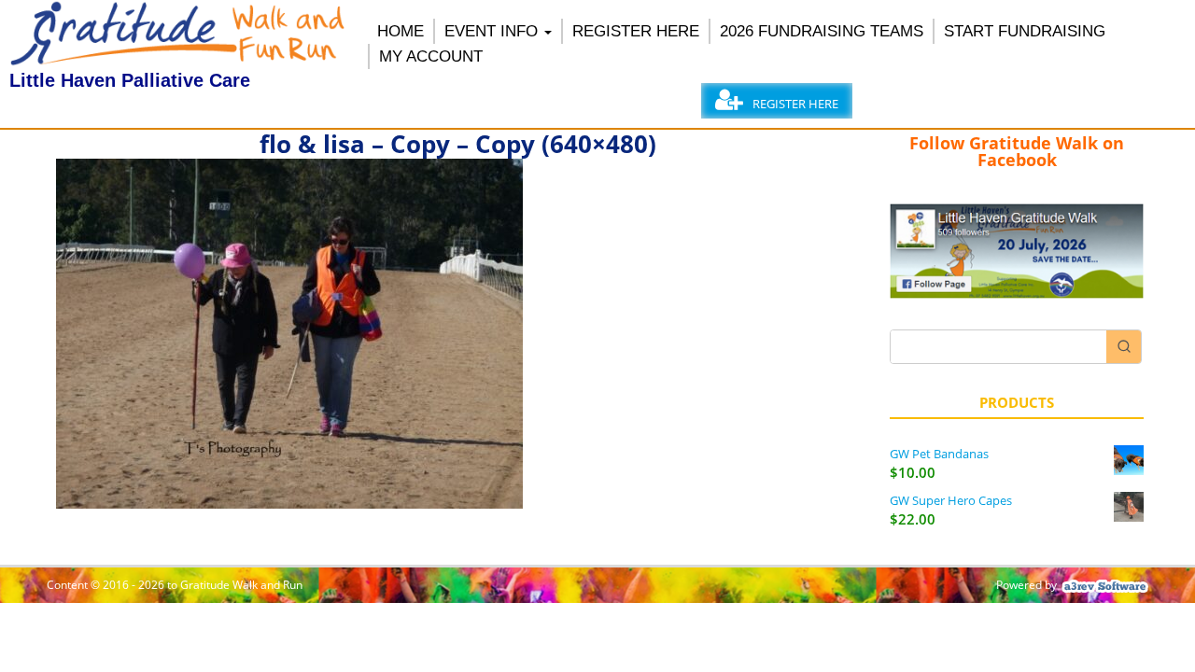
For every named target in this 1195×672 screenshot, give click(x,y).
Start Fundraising (1024, 31)
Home (400, 31)
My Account (431, 56)
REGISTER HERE (635, 31)
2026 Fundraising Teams (821, 31)
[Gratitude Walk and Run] (179, 60)
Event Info (491, 31)
